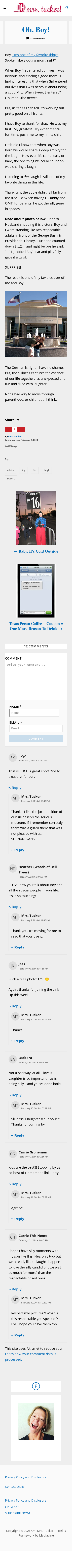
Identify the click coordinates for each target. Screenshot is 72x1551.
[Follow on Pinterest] (36, 1386)
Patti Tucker (15, 436)
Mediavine (46, 1535)
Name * (15, 707)
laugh (47, 470)
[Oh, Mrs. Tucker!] (36, 8)
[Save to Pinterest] (15, 429)
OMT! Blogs (11, 446)
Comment (13, 658)
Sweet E (11, 478)
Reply (17, 788)
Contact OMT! (14, 1487)
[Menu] (5, 8)
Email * (15, 722)
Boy (23, 470)
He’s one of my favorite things (35, 54)
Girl (34, 470)
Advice (10, 470)
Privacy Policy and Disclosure (25, 1477)
